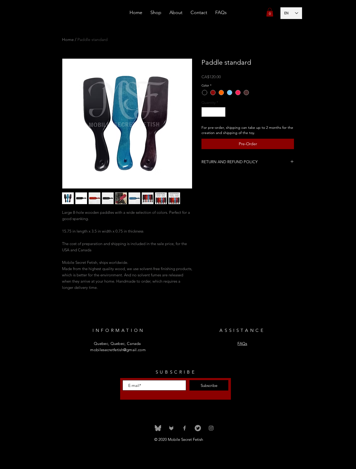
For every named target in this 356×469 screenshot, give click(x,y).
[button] (269, 12)
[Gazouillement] (198, 428)
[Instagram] (211, 428)
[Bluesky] (158, 428)
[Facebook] (184, 428)
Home (68, 39)
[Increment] (221, 112)
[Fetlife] (171, 428)
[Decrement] (205, 112)
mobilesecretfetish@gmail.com (117, 349)
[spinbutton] (213, 112)
